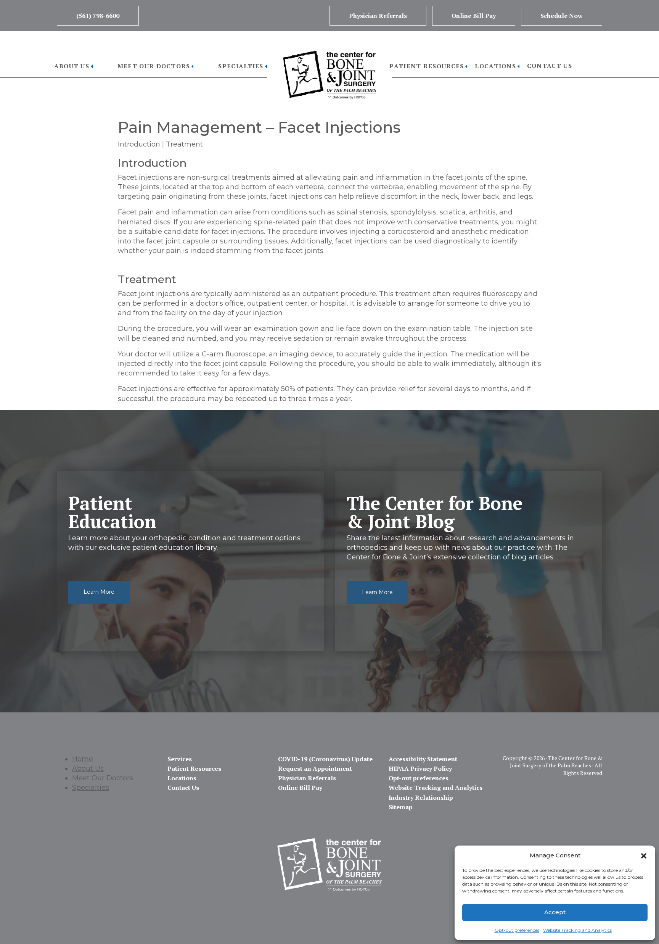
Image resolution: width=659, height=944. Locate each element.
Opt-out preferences (517, 930)
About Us (71, 66)
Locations (495, 66)
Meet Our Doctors (153, 66)
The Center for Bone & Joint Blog (434, 512)
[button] (644, 855)
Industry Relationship (421, 797)
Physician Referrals (378, 15)
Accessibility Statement (423, 759)
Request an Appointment (315, 768)
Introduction (139, 144)
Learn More (99, 591)
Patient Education (112, 512)
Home (82, 759)
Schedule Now (561, 15)
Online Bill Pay (474, 15)
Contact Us (549, 65)
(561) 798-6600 (97, 15)
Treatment (184, 144)
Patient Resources (426, 66)
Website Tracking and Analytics (577, 930)
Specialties (240, 66)
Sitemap (401, 807)
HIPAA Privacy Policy (420, 768)
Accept (555, 912)
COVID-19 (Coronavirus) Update (325, 759)
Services (179, 759)
